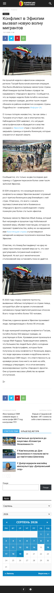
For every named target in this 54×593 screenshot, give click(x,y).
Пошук (5, 483)
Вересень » (43, 573)
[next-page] (8, 476)
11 (13, 547)
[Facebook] (5, 38)
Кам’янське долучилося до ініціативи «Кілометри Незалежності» (31, 441)
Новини (14, 10)
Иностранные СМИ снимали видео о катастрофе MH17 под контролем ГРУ (13, 418)
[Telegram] (30, 589)
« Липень (9, 573)
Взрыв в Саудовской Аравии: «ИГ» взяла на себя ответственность (41, 417)
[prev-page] (4, 476)
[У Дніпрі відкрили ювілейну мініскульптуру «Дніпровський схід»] (9, 467)
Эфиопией (18, 128)
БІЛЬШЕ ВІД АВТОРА (30, 431)
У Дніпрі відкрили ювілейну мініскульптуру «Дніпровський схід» (33, 466)
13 (27, 547)
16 (48, 547)
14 (34, 547)
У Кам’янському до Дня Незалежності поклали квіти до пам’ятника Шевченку (32, 453)
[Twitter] (11, 38)
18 (13, 554)
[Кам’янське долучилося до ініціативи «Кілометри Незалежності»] (9, 441)
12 (20, 547)
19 (20, 554)
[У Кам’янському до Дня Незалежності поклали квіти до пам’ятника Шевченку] (9, 453)
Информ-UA (36, 107)
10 (6, 547)
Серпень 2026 (27, 522)
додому (6, 10)
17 (6, 554)
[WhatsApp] (23, 38)
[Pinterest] (17, 38)
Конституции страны (17, 231)
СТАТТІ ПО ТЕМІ (11, 431)
